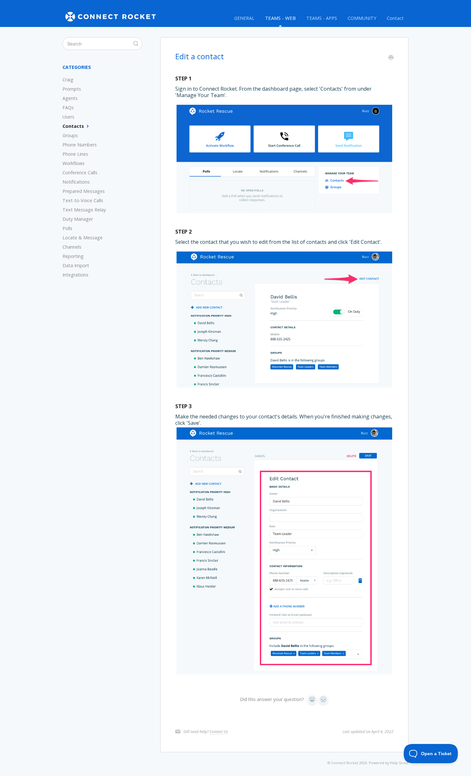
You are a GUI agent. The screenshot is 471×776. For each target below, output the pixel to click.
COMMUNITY (362, 18)
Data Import (75, 265)
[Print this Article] (390, 58)
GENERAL (244, 18)
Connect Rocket (344, 762)
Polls (67, 228)
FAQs (68, 107)
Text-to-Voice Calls (82, 200)
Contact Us (219, 731)
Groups (70, 135)
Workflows (73, 163)
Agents (70, 98)
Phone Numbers (79, 145)
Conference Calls (79, 172)
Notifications (76, 182)
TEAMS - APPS (321, 18)
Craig (67, 80)
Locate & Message (82, 238)
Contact (395, 18)
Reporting (73, 256)
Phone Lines (75, 154)
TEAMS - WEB (280, 18)
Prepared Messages (83, 191)
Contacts (73, 126)
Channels (71, 247)
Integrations (75, 275)
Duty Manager (77, 219)
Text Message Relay (84, 210)
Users (68, 117)
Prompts (71, 89)
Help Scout (399, 762)
